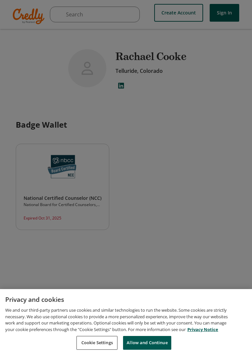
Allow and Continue (147, 342)
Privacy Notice (202, 329)
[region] (126, 322)
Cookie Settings (97, 342)
